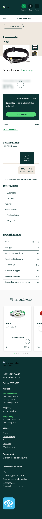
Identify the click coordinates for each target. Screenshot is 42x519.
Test (5, 19)
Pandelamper (28, 70)
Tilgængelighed (9, 482)
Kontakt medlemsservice (13, 411)
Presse (6, 440)
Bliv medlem (22, 114)
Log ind (33, 98)
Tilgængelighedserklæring (13, 486)
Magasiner (7, 444)
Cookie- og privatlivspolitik (13, 475)
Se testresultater (10, 130)
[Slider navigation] (14, 353)
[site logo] (10, 7)
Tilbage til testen (15, 26)
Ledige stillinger (9, 437)
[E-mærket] (9, 503)
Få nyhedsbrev (9, 447)
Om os (5, 433)
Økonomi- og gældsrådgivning (15, 458)
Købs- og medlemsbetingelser (15, 479)
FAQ (4, 472)
